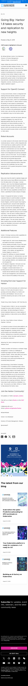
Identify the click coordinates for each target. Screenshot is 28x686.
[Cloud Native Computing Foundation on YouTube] (4, 663)
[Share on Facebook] (6, 437)
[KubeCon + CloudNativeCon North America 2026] (14, 460)
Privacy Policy (6, 640)
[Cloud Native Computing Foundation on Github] (9, 659)
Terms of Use (15, 671)
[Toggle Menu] (26, 5)
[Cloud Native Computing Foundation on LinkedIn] (14, 659)
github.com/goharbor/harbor (13, 408)
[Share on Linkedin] (2, 437)
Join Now (14, 648)
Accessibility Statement (5, 675)
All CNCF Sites (14, 653)
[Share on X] (9, 437)
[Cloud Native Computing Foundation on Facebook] (14, 663)
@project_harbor (18, 395)
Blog (3, 14)
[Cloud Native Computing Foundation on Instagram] (19, 659)
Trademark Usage (4, 670)
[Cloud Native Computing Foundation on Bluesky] (19, 663)
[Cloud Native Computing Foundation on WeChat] (24, 659)
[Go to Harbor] (3, 49)
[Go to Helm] (10, 49)
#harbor (15, 400)
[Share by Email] (13, 437)
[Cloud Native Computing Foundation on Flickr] (9, 663)
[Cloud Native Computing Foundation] (8, 5)
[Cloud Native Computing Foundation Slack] (24, 663)
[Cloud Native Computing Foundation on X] (4, 659)
